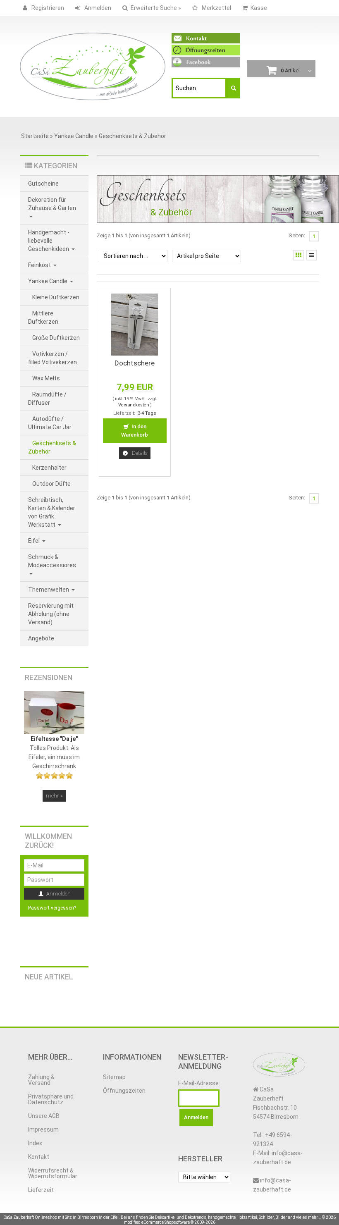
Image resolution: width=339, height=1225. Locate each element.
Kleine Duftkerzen (55, 297)
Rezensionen (48, 677)
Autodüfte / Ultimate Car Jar (50, 422)
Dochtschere (135, 363)
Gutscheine (43, 183)
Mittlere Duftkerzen (43, 317)
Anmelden (97, 8)
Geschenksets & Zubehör (52, 447)
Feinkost (40, 265)
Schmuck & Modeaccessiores (52, 561)
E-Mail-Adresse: (199, 1083)
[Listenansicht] (311, 255)
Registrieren (47, 8)
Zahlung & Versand (41, 1080)
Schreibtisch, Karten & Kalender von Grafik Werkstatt (51, 512)
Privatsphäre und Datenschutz (51, 1099)
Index (35, 1143)
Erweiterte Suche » (156, 8)
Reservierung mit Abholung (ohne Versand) (51, 614)
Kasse (259, 8)
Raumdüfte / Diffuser (47, 398)
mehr (54, 796)
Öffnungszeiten (124, 1090)
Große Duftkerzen (56, 337)
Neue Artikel (49, 977)
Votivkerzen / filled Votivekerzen (52, 358)
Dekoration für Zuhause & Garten (52, 203)
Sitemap (114, 1077)
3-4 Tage (147, 413)
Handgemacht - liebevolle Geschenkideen (49, 240)
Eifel (34, 540)
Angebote (41, 638)
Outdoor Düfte (51, 483)
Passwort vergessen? (52, 908)
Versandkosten (133, 405)
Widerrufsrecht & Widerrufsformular (52, 1173)
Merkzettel (216, 8)
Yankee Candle (48, 281)
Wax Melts (46, 378)
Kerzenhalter (49, 467)
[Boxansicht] (298, 255)
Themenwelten (49, 589)
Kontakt (38, 1156)
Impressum (43, 1129)
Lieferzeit (41, 1190)
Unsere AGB (44, 1116)
